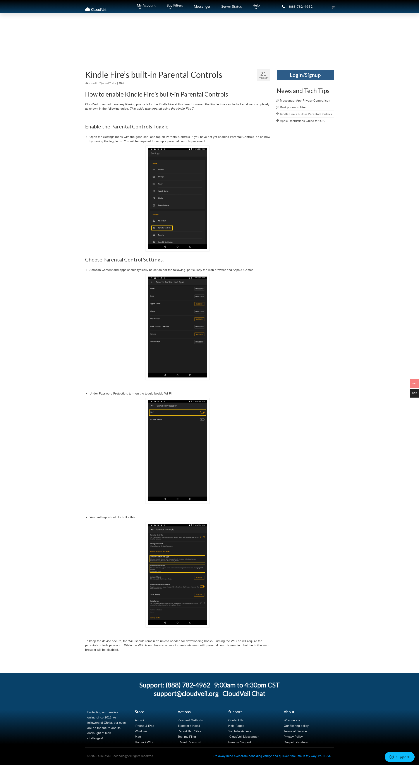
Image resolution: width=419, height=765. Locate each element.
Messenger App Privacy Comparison (305, 100)
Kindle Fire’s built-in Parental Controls (306, 114)
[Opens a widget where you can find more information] (400, 757)
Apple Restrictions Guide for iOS (302, 121)
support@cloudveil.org (186, 693)
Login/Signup (305, 75)
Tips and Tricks (108, 83)
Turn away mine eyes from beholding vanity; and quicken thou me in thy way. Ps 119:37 (271, 756)
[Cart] (333, 7)
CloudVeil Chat (244, 693)
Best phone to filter (293, 107)
